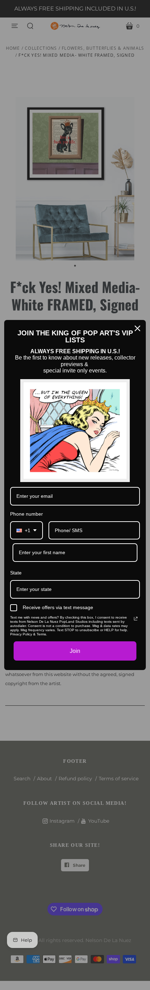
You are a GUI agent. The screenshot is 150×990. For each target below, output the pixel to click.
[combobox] (26, 530)
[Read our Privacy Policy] (136, 618)
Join (75, 651)
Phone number (26, 514)
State (16, 573)
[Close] (137, 328)
